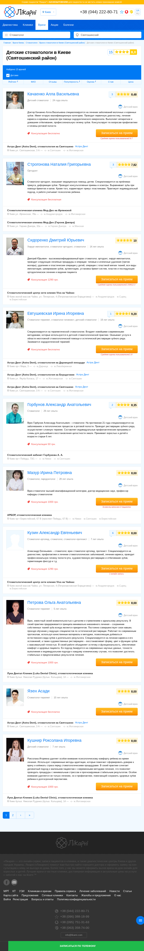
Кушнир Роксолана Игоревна (54, 740)
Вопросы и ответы (42, 899)
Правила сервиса (65, 891)
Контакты (72, 895)
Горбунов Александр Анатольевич (59, 404)
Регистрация (20, 899)
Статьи (127, 891)
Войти (7, 899)
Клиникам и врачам (39, 891)
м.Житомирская (75, 150)
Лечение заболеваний (92, 891)
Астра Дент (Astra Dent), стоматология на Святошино (40, 146)
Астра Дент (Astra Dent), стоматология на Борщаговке (40, 374)
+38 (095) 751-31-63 (74, 922)
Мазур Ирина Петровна (49, 472)
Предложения (30, 895)
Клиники (28, 24)
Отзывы (53, 82)
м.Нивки (46, 458)
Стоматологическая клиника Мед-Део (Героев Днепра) (41, 222)
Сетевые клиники (52, 895)
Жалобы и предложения (96, 895)
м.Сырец (121, 296)
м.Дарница (42, 366)
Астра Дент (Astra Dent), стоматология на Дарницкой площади (46, 362)
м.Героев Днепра (57, 226)
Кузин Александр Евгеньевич (54, 532)
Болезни (68, 24)
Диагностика (10, 24)
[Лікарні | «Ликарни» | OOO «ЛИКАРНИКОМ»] (72, 843)
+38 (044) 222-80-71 (99, 11)
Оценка (90, 82)
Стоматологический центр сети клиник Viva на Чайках (40, 292)
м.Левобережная (63, 366)
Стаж (110, 82)
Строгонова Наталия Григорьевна (59, 164)
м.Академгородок (53, 214)
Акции (54, 24)
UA (137, 10)
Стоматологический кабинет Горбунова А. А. (35, 455)
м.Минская (78, 226)
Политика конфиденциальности (76, 899)
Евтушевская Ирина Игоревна (55, 313)
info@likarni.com (73, 935)
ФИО (33, 82)
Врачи (41, 24)
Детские (14, 75)
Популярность (71, 82)
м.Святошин (54, 150)
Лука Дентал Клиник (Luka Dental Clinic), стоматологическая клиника (50, 673)
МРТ (6, 891)
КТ (14, 891)
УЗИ (21, 891)
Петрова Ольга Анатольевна (54, 602)
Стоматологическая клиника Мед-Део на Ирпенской (39, 210)
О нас (117, 895)
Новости (114, 891)
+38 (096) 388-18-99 (74, 916)
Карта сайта (11, 895)
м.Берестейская (18, 299)
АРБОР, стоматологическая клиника (29, 515)
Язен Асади (38, 691)
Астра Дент (81, 146)
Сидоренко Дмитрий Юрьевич (55, 240)
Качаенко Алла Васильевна (53, 94)
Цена (130, 82)
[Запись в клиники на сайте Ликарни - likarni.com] (20, 12)
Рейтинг (12, 82)
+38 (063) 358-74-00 (74, 927)
